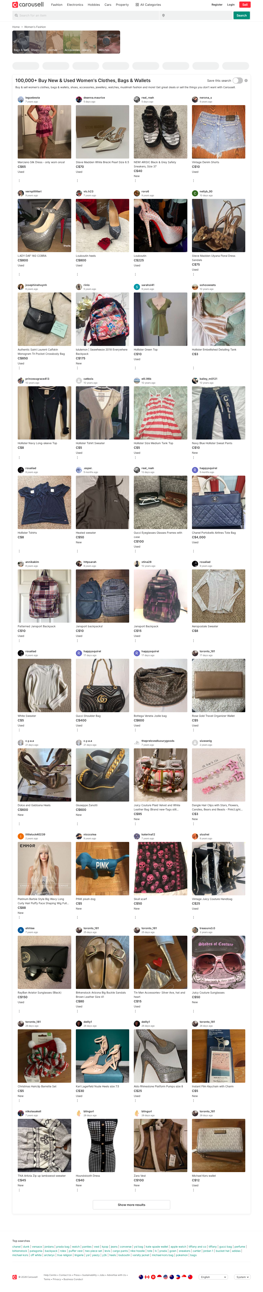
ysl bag (138, 1246)
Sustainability (89, 1275)
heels (112, 1255)
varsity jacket (140, 1255)
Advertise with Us (116, 1275)
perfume (240, 1246)
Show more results (131, 1205)
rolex (63, 1250)
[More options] (19, 181)
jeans (114, 1246)
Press (77, 1275)
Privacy (57, 1279)
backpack (51, 1250)
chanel (16, 1246)
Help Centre (50, 1275)
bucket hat (222, 1250)
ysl (88, 1255)
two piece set (93, 1250)
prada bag (63, 1246)
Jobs (102, 1275)
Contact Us (65, 1275)
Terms (47, 1279)
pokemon (182, 1255)
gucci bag (225, 1246)
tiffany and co (197, 1246)
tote (149, 1250)
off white (36, 1255)
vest (96, 1246)
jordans (49, 1246)
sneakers (184, 1250)
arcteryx (49, 1255)
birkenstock (19, 1250)
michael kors (20, 1255)
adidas (236, 1250)
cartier (197, 1250)
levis (107, 1250)
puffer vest (76, 1250)
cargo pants (120, 1250)
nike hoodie (137, 1250)
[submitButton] (242, 15)
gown (172, 1250)
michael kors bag (162, 1255)
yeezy (96, 1255)
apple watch (178, 1246)
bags (193, 1255)
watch (76, 1246)
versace (37, 1246)
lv (156, 1250)
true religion (64, 1255)
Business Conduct (73, 1279)
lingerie (79, 1255)
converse (126, 1246)
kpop (105, 1246)
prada (163, 1250)
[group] (131, 42)
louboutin (124, 1255)
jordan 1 (208, 1250)
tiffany (213, 1246)
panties (86, 1246)
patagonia (36, 1250)
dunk (26, 1246)
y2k (104, 1255)
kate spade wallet (157, 1246)
